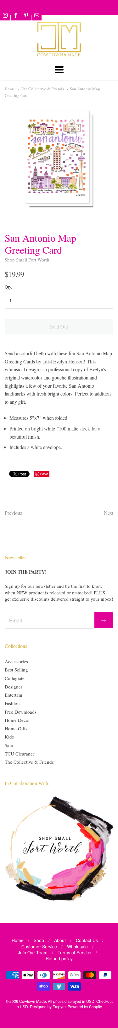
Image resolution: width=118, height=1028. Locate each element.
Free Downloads (21, 712)
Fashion (12, 703)
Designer (13, 686)
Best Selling (16, 669)
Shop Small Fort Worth (27, 259)
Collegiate (15, 678)
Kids (9, 736)
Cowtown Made (32, 1001)
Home (10, 89)
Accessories (16, 661)
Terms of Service (74, 952)
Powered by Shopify (85, 1006)
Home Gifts (16, 728)
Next (108, 512)
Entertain (13, 695)
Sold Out (59, 326)
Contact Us (87, 940)
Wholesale (77, 946)
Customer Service (39, 946)
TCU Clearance (20, 753)
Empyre (59, 1006)
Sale (9, 745)
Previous (13, 512)
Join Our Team (33, 952)
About (60, 940)
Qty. (8, 287)
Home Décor (17, 720)
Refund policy (59, 958)
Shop (39, 940)
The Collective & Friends (42, 89)
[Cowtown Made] (59, 55)
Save (44, 473)
